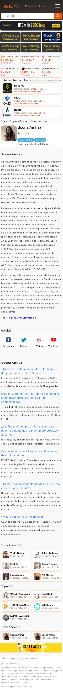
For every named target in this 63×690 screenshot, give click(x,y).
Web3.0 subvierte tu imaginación (22, 516)
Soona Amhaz (17, 317)
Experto (23, 121)
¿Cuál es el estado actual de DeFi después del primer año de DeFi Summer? (29, 371)
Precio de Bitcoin (24, 686)
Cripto (13, 121)
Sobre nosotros (31, 659)
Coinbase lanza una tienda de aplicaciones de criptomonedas (29, 453)
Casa (4, 121)
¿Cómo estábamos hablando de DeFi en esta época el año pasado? (30, 486)
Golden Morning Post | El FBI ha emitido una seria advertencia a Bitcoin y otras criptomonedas (30, 397)
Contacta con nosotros (11, 659)
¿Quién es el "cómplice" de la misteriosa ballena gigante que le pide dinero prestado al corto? (29, 430)
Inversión (30, 317)
